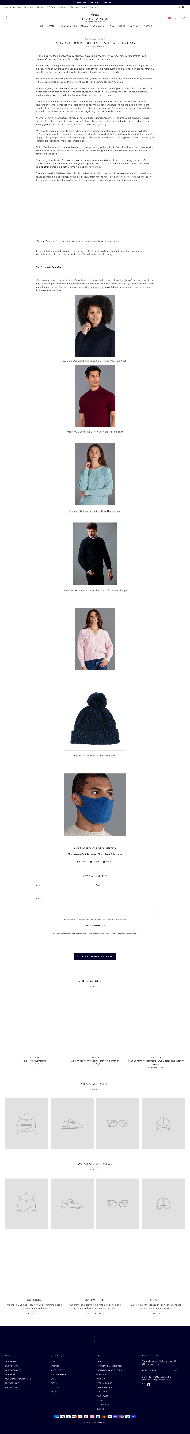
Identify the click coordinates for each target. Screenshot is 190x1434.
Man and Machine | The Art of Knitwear (57, 240)
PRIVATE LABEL (12, 1383)
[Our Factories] (95, 1274)
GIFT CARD (101, 1374)
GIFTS (122, 26)
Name (38, 885)
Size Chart (63, 7)
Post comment (95, 925)
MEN (40, 26)
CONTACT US (102, 1404)
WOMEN (52, 26)
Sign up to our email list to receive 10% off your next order (159, 1362)
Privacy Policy (106, 933)
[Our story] (34, 1274)
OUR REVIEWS (12, 1366)
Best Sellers (29, 7)
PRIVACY (100, 1400)
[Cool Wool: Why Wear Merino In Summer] (95, 1025)
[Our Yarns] (156, 1274)
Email (98, 885)
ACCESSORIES (68, 26)
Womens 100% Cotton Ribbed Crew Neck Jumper (95, 510)
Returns (84, 7)
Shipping (74, 7)
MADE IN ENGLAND (93, 26)
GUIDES (100, 1409)
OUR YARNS (10, 1374)
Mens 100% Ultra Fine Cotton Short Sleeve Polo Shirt (95, 431)
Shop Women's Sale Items (82, 854)
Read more (95, 1314)
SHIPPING (101, 1361)
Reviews (40, 7)
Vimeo (114, 240)
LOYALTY (135, 26)
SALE (111, 26)
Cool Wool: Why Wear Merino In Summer (95, 1060)
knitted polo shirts (96, 286)
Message (39, 898)
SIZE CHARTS (102, 1391)
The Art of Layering (34, 1060)
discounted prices (100, 280)
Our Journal (98, 39)
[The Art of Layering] (34, 1025)
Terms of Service (124, 933)
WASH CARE (102, 1396)
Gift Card (51, 7)
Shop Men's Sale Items (110, 854)
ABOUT (148, 26)
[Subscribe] (175, 1370)
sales (123, 173)
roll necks (144, 283)
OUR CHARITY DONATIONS (18, 1379)
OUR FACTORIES (13, 1370)
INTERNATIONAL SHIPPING (109, 1366)
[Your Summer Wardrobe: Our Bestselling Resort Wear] (156, 1025)
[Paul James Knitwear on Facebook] (148, 1384)
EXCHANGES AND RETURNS (109, 1370)
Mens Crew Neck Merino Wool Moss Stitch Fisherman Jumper (95, 590)
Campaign (10, 7)
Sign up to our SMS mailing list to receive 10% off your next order (156, 1378)
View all (95, 987)
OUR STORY (10, 1361)
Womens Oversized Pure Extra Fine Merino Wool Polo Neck (95, 360)
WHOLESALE (11, 1387)
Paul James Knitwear (96, 240)
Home (88, 39)
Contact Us (95, 7)
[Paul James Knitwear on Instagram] (143, 1384)
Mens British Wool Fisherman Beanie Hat (95, 755)
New (19, 7)
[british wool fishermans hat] (95, 719)
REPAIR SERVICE (104, 1387)
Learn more (34, 1314)
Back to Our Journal (97, 956)
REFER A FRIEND (104, 1383)
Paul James (111, 91)
